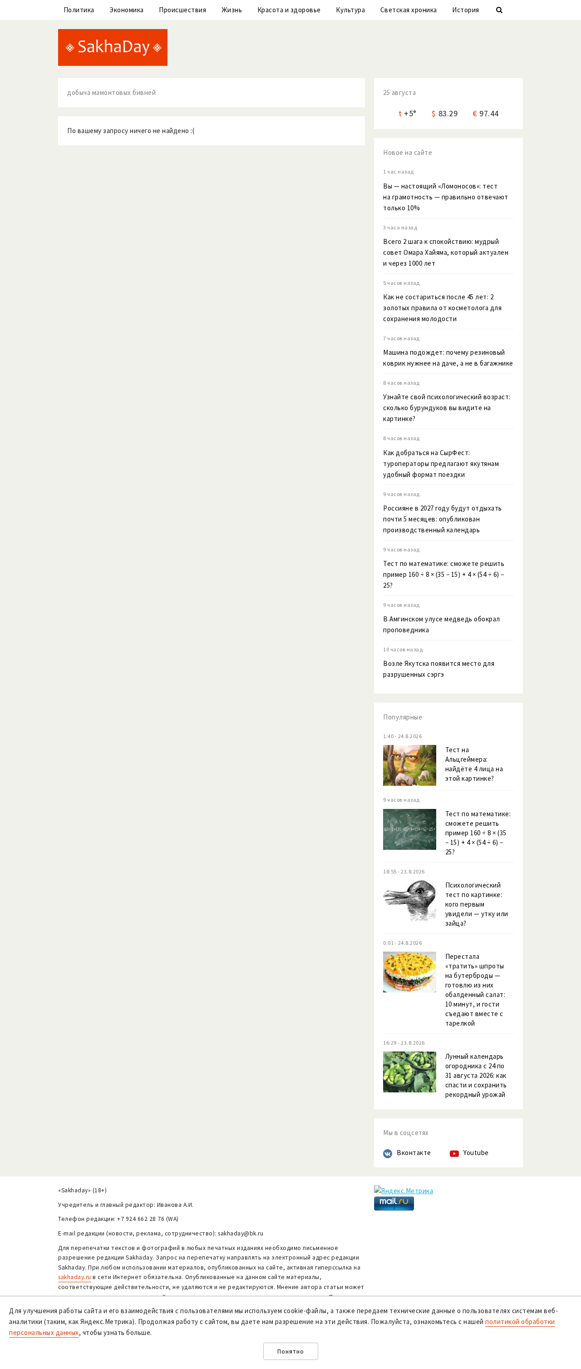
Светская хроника (408, 9)
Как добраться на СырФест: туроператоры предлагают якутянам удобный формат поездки (441, 463)
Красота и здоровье (289, 9)
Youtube (476, 1152)
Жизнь (232, 9)
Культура (350, 9)
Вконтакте (414, 1152)
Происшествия (182, 9)
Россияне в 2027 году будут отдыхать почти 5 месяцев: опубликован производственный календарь (442, 519)
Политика (79, 9)
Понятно (290, 1351)
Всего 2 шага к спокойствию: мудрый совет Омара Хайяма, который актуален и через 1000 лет (445, 252)
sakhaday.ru (74, 1277)
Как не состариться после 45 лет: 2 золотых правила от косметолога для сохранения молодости (442, 308)
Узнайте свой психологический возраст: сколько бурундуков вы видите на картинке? (447, 407)
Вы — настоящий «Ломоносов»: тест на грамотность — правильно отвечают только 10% (445, 197)
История (465, 9)
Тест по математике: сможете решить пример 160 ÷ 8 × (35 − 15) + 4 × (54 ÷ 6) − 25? (443, 574)
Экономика (126, 9)
